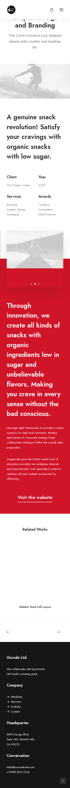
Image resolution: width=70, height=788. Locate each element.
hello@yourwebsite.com (21, 767)
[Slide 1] (31, 284)
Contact (15, 712)
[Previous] (18, 632)
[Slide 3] (39, 284)
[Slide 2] (35, 284)
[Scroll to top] (63, 780)
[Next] (52, 632)
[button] (61, 9)
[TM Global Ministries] (11, 9)
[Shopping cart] (50, 9)
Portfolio (16, 707)
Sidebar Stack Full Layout (35, 607)
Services (16, 702)
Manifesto (16, 697)
